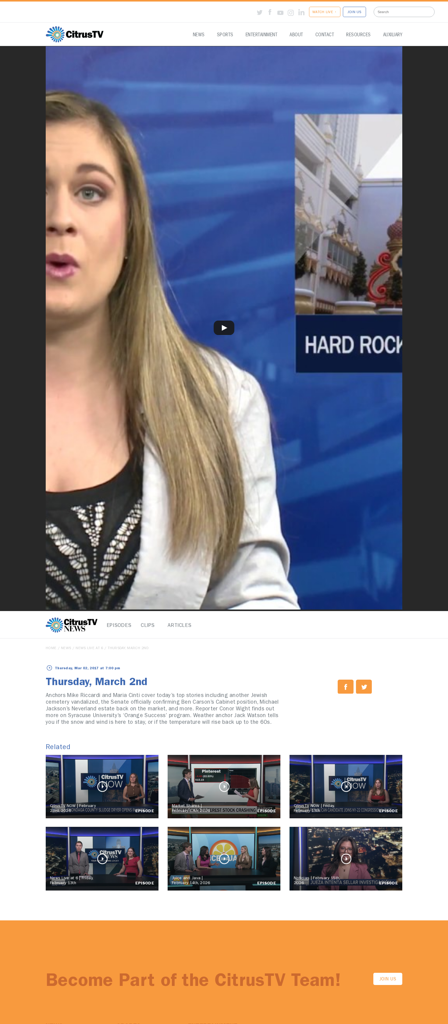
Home (51, 648)
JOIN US (354, 12)
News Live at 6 (89, 648)
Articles (178, 625)
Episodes (117, 625)
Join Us (387, 979)
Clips (148, 625)
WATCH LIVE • (324, 12)
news (66, 648)
